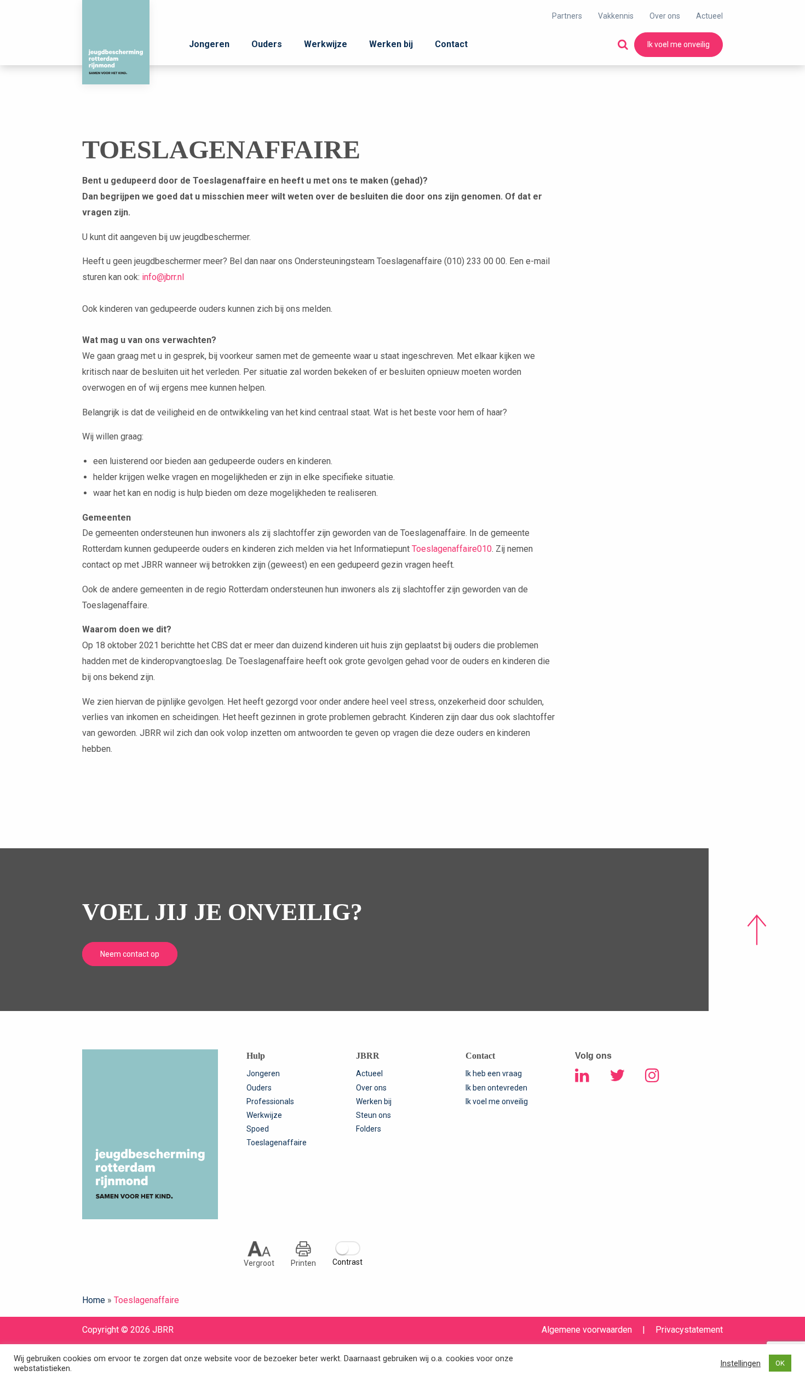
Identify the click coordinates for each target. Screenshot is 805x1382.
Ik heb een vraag (493, 1073)
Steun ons (373, 1115)
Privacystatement (689, 1329)
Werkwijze (325, 44)
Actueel (709, 16)
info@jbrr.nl (163, 277)
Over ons (664, 16)
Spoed (257, 1128)
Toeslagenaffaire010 (452, 549)
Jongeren (209, 44)
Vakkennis (616, 16)
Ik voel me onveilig (678, 44)
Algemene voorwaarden (587, 1329)
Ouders (266, 44)
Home (93, 1300)
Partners (567, 16)
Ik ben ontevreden (496, 1087)
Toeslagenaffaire (276, 1142)
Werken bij (391, 44)
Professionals (270, 1101)
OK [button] (780, 1363)
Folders (368, 1128)
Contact (451, 44)
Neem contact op (129, 954)
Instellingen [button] (740, 1363)
